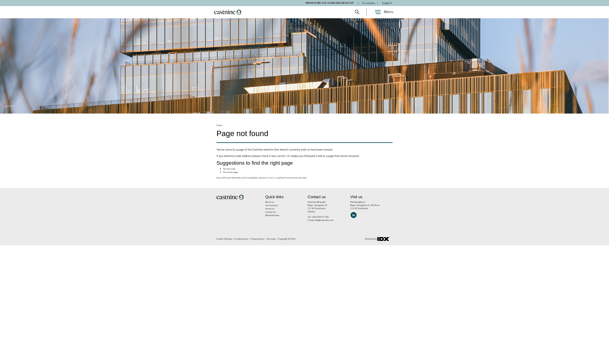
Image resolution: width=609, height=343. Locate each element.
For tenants (368, 3)
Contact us (270, 211)
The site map (229, 168)
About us (269, 201)
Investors (270, 208)
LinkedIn (354, 215)
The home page (230, 172)
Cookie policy (241, 238)
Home (219, 125)
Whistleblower (272, 215)
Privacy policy (257, 238)
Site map (271, 238)
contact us (271, 177)
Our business (271, 205)
